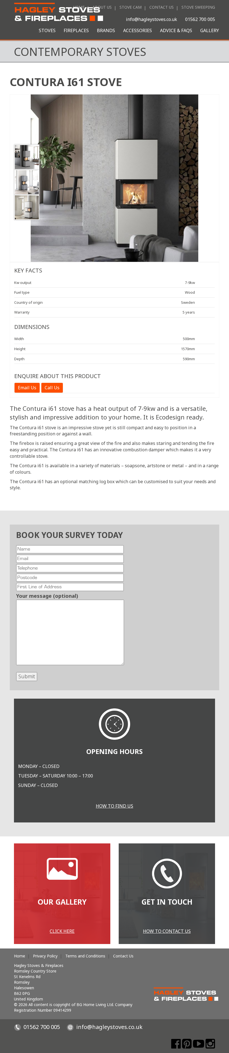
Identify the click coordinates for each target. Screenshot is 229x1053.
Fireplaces (76, 30)
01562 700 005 (200, 19)
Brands (106, 30)
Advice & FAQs (176, 30)
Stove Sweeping (198, 7)
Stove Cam (131, 7)
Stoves (47, 30)
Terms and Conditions (85, 956)
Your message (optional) (47, 595)
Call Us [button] (52, 388)
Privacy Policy (45, 956)
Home (19, 956)
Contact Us (161, 7)
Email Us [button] (27, 388)
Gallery (209, 30)
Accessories (137, 30)
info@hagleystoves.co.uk (151, 19)
